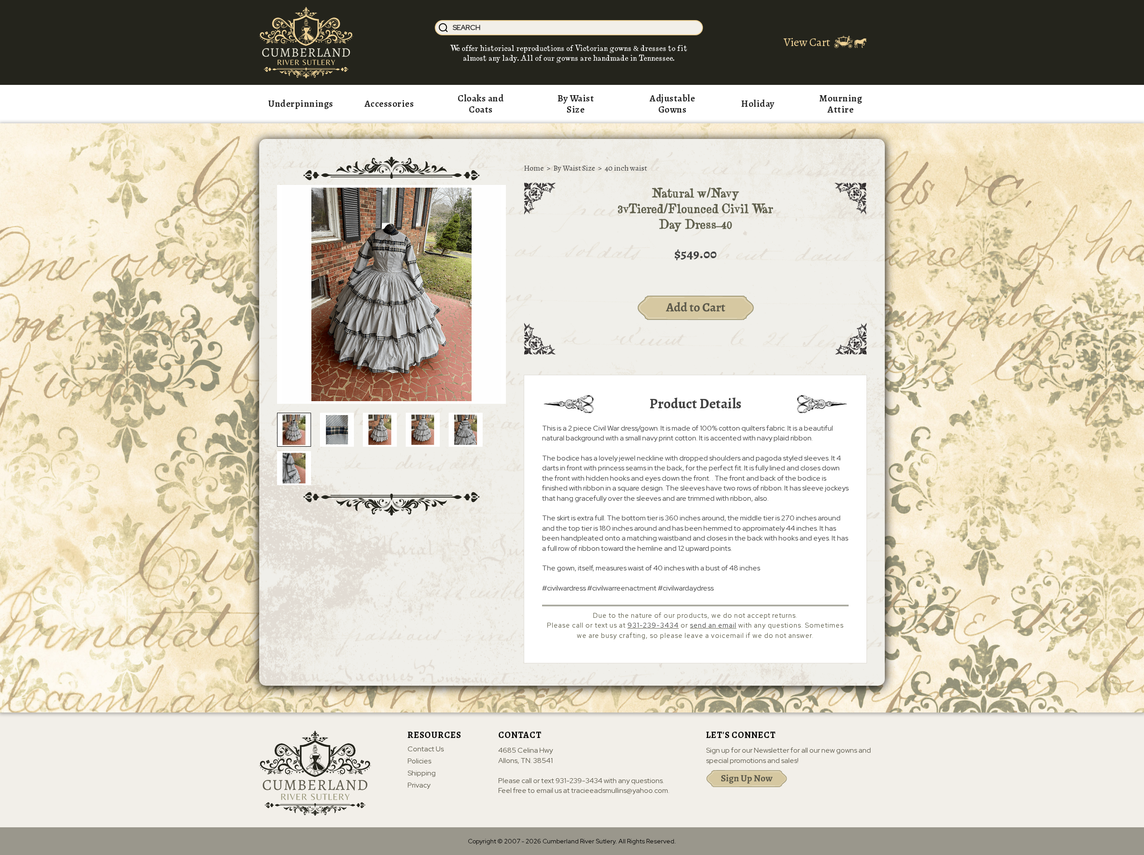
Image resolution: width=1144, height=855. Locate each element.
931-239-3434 (653, 625)
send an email (713, 625)
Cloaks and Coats (481, 104)
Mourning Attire (840, 104)
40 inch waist (626, 168)
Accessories (389, 103)
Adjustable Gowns (672, 104)
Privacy (419, 785)
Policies (419, 761)
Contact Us (426, 749)
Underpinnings (300, 103)
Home (534, 168)
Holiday (757, 103)
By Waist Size (575, 104)
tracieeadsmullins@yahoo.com (619, 790)
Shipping (422, 773)
